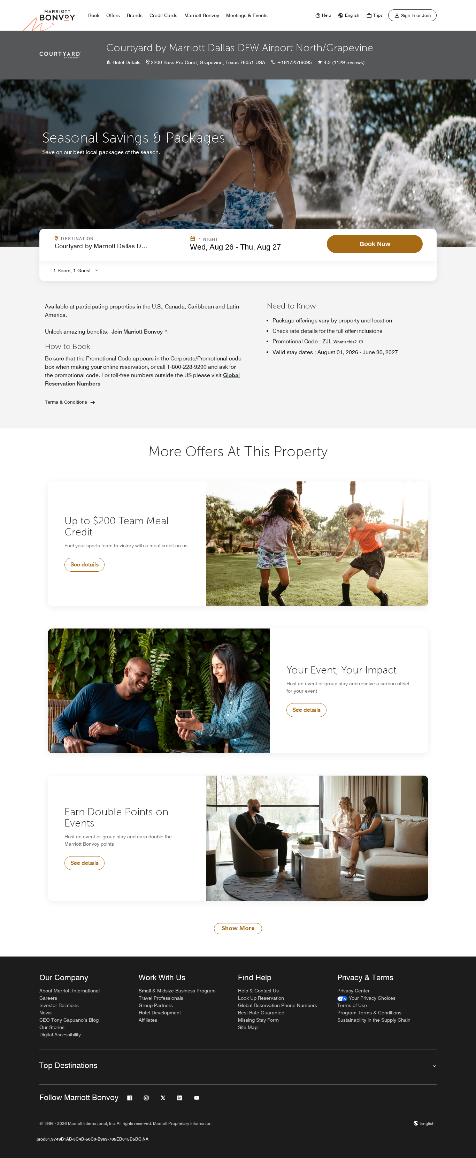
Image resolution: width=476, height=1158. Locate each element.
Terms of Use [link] (352, 1005)
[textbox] (111, 249)
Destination (107, 238)
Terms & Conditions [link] (66, 402)
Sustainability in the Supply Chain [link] (373, 1020)
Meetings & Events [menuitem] (247, 15)
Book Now (375, 244)
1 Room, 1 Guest (72, 270)
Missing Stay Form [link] (258, 1020)
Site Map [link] (248, 1027)
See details (84, 564)
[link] (322, 15)
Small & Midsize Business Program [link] (177, 990)
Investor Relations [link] (59, 1005)
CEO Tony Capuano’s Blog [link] (69, 1020)
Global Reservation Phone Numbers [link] (277, 1005)
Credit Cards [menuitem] (163, 15)
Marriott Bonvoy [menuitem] (201, 15)
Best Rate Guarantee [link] (261, 1012)
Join (117, 331)
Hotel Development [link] (160, 1012)
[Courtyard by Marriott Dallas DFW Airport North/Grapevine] (60, 55)
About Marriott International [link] (69, 990)
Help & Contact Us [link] (258, 990)
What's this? (345, 341)
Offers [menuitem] (113, 15)
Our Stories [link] (51, 1027)
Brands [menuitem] (135, 15)
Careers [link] (48, 998)
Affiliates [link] (148, 1020)
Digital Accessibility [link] (60, 1034)
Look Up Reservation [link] (261, 998)
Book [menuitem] (93, 15)
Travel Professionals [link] (161, 998)
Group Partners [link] (156, 1005)
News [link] (45, 1012)
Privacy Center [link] (353, 990)
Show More (238, 928)
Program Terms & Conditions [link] (369, 1012)
